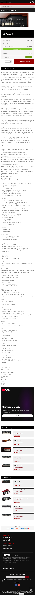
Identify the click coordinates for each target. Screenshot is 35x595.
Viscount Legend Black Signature (21, 498)
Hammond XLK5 (17, 440)
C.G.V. (15, 590)
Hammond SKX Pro (18, 465)
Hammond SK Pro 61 (18, 432)
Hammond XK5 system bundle (20, 448)
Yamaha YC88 (17, 506)
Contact (19, 590)
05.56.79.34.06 (8, 568)
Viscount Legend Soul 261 (19, 489)
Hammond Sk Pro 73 (18, 457)
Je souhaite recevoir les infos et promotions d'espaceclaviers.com (18, 579)
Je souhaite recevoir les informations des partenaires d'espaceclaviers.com (18, 580)
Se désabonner (17, 582)
